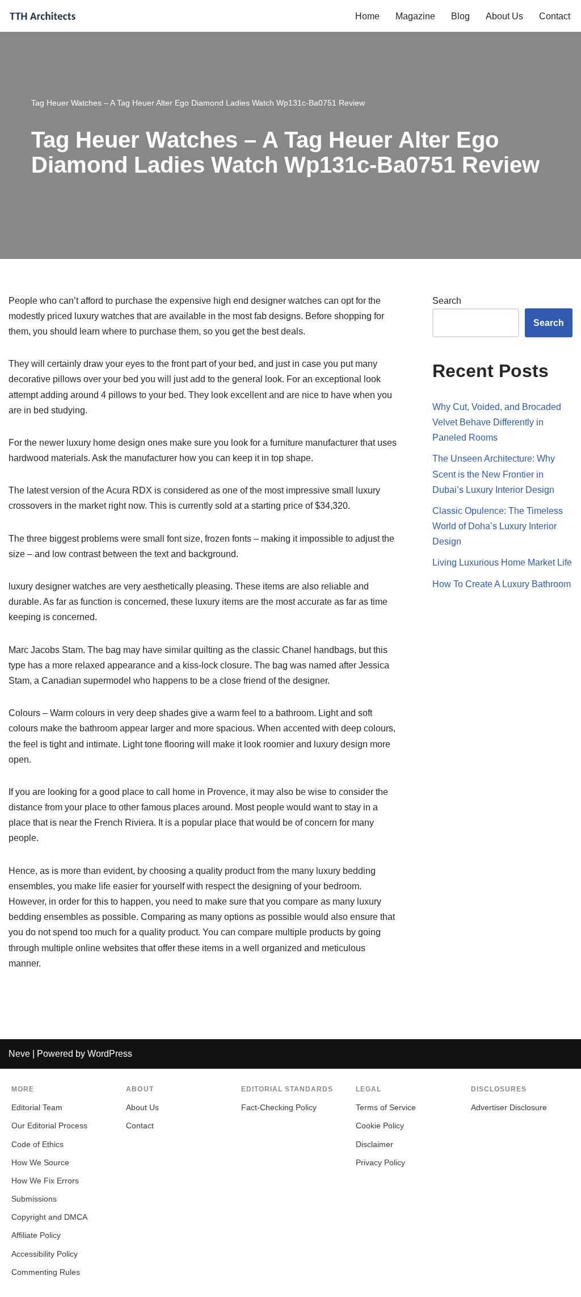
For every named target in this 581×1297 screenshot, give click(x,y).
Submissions (34, 1199)
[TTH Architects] (43, 16)
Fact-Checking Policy (279, 1107)
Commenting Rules (45, 1272)
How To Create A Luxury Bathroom (501, 584)
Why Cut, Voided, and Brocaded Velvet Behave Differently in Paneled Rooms (496, 422)
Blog (460, 16)
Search (446, 301)
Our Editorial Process (49, 1126)
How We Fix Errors (45, 1181)
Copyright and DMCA (49, 1217)
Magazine (415, 16)
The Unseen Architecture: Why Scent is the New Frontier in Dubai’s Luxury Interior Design (493, 474)
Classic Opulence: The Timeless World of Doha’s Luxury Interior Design (497, 526)
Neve (19, 1053)
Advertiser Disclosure (509, 1107)
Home (367, 16)
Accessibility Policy (44, 1254)
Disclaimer (374, 1144)
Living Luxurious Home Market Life (502, 562)
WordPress (109, 1053)
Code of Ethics (37, 1144)
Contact (554, 16)
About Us (504, 16)
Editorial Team (36, 1107)
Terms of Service (386, 1107)
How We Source (40, 1162)
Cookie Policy (380, 1126)
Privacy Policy (380, 1162)
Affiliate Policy (36, 1235)
